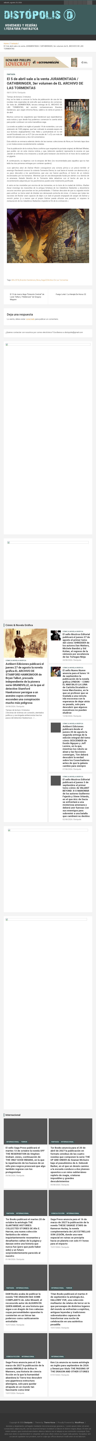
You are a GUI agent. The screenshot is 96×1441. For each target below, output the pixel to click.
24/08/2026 (10, 706)
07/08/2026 (67, 769)
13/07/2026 (10, 1393)
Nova (38, 280)
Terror (24, 1142)
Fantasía (11, 74)
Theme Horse (49, 1422)
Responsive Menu (89, 2)
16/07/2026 (10, 1325)
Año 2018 (15, 280)
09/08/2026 (10, 1176)
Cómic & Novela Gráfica (19, 625)
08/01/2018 (11, 93)
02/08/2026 (67, 819)
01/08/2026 (10, 1259)
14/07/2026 (55, 1328)
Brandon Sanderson (28, 280)
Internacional (13, 1114)
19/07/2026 (55, 1247)
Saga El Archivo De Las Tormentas (54, 280)
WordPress (79, 1422)
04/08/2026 (55, 1185)
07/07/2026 (55, 1375)
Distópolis (22, 93)
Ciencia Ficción (57, 1213)
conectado (30, 319)
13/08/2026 (67, 716)
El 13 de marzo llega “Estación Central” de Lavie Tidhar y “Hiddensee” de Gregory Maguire (27, 297)
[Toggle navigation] (7, 37)
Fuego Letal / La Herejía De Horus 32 (71, 294)
